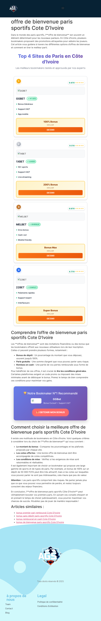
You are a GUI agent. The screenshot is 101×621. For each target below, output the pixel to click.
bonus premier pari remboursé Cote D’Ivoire (38, 512)
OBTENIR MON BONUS (52, 412)
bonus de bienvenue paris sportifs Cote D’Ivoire (40, 522)
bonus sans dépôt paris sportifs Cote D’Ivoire (39, 516)
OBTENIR (50, 130)
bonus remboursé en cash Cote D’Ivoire (36, 519)
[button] (63, 8)
